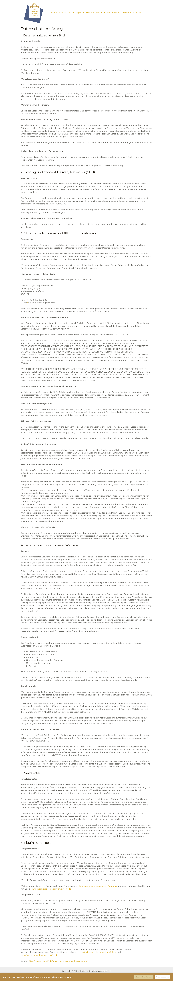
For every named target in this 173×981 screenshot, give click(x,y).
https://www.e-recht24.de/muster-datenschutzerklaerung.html (58, 961)
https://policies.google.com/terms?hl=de (39, 955)
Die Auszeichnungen (70, 12)
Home (53, 12)
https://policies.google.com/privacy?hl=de (51, 889)
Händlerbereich (94, 12)
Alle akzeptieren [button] (162, 977)
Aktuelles (112, 12)
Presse (125, 12)
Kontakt (137, 12)
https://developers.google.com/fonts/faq (98, 886)
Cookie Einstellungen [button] (144, 977)
